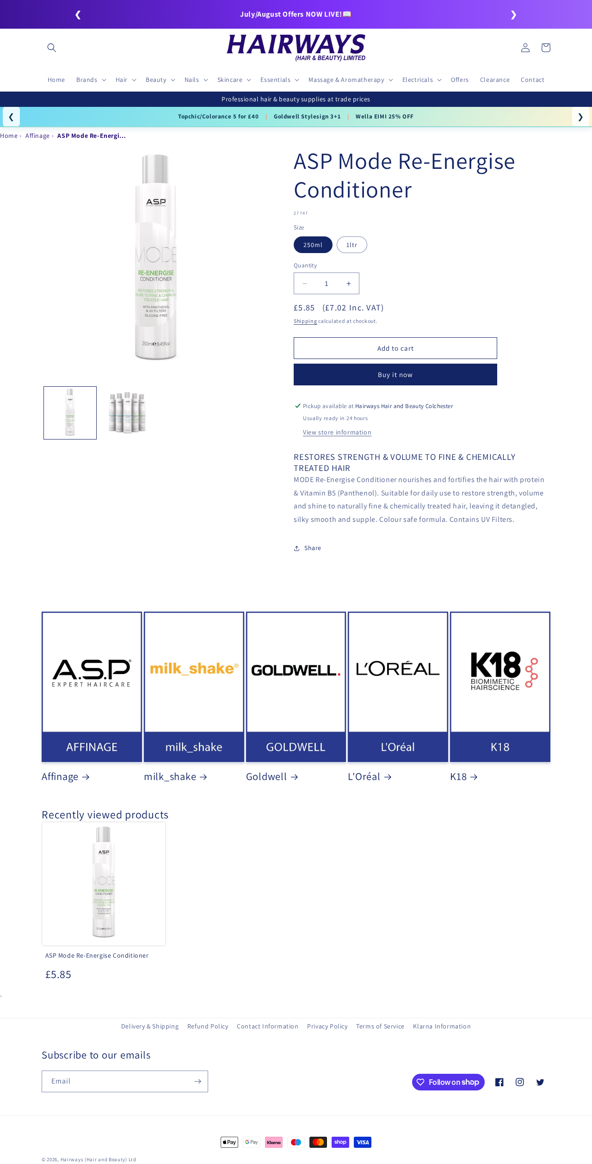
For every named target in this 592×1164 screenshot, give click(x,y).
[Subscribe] (197, 1081)
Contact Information (267, 1026)
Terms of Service (380, 1026)
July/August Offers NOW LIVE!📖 (296, 14)
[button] (52, 47)
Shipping (305, 320)
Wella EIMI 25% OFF (385, 116)
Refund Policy (207, 1026)
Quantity (305, 265)
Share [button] (312, 548)
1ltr (352, 245)
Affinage (60, 776)
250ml (313, 245)
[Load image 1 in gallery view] (70, 413)
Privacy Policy (327, 1026)
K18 (458, 776)
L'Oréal (364, 776)
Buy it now (395, 374)
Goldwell (266, 776)
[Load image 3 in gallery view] (127, 413)
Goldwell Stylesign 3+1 (307, 116)
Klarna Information (442, 1026)
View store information (337, 432)
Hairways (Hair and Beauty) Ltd (98, 1159)
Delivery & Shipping (150, 1026)
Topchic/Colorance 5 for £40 (218, 116)
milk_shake (170, 776)
